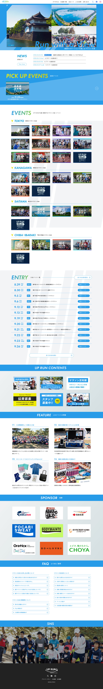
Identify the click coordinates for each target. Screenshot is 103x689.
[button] (13, 45)
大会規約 (54, 679)
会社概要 (59, 679)
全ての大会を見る (83, 277)
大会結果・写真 (63, 1)
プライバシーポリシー (46, 679)
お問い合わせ (86, 1)
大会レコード (71, 1)
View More (22, 64)
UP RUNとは (56, 1)
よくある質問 (78, 1)
